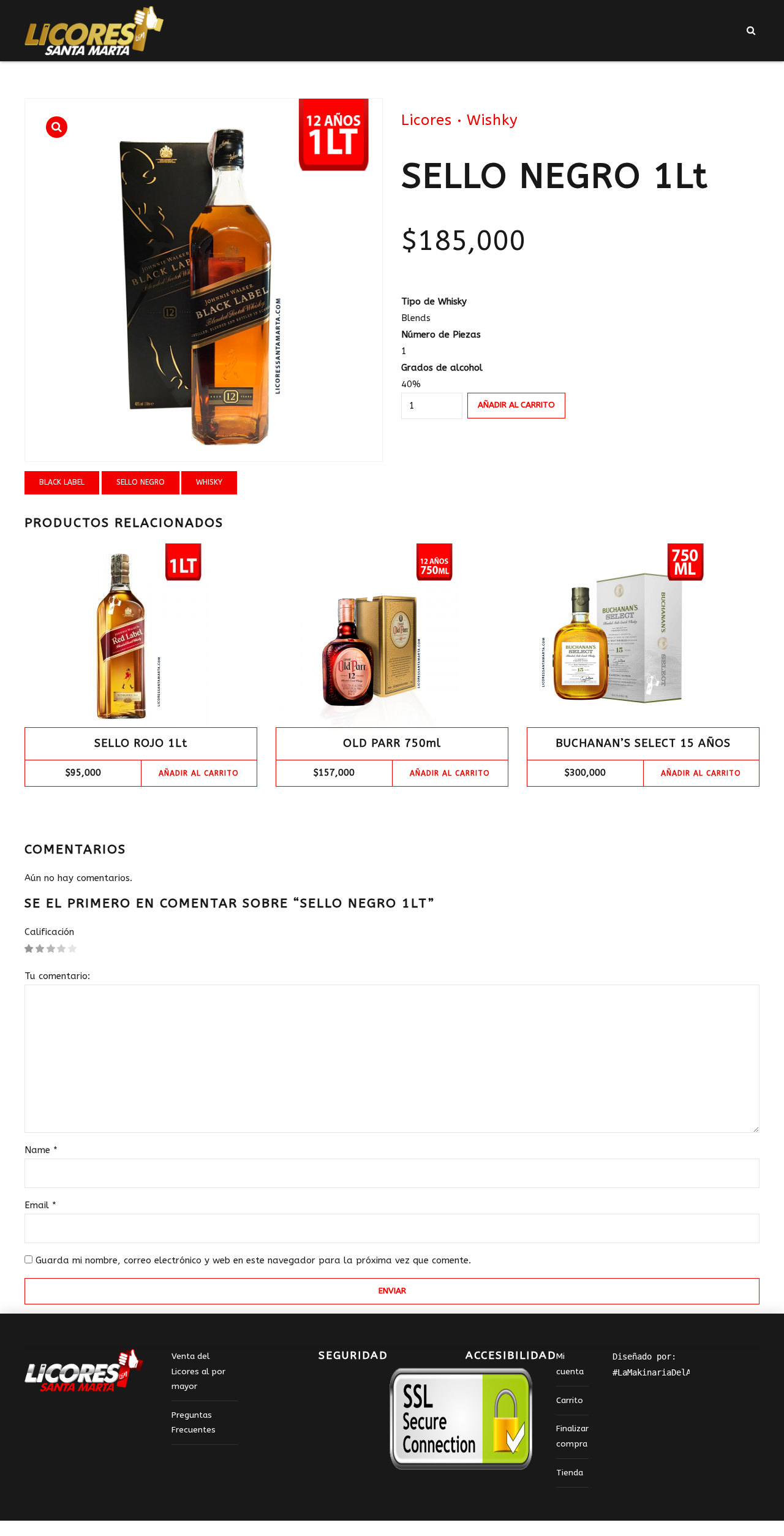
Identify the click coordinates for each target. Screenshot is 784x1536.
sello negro (140, 482)
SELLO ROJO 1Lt (140, 743)
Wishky (492, 120)
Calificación (49, 931)
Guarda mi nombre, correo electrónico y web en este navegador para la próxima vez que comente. (253, 1260)
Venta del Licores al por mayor (198, 1371)
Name (41, 1150)
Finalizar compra (572, 1436)
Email (40, 1205)
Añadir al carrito (516, 405)
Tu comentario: (57, 976)
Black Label (62, 482)
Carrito (569, 1400)
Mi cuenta (570, 1364)
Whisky (209, 482)
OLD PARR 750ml (392, 743)
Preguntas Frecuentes (194, 1422)
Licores (426, 120)
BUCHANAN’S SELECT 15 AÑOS (643, 743)
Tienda (569, 1473)
